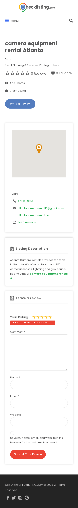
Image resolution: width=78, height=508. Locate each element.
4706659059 (26, 201)
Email (14, 396)
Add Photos (17, 83)
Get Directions (27, 222)
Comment (17, 332)
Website (15, 415)
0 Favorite (64, 73)
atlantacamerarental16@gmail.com (41, 208)
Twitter (13, 497)
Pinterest (27, 497)
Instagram (20, 497)
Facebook (8, 497)
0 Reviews (38, 73)
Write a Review (20, 104)
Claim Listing (17, 91)
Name (15, 377)
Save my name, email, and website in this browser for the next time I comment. (37, 440)
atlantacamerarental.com (35, 215)
